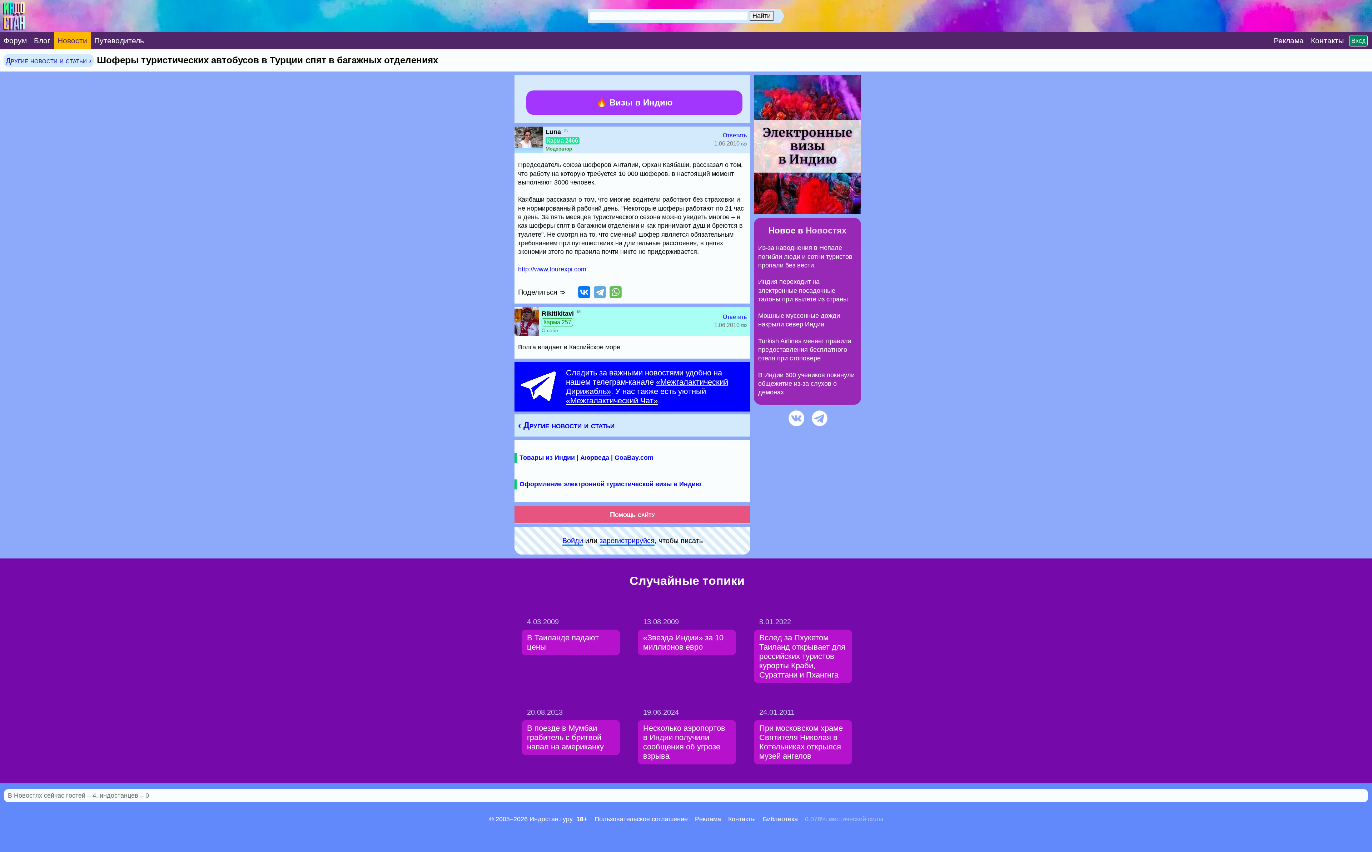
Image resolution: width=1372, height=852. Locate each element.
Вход (1358, 40)
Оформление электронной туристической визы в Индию (610, 484)
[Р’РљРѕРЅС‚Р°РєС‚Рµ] (584, 292)
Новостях (826, 230)
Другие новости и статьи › (48, 60)
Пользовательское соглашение (641, 819)
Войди (572, 541)
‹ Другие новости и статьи (566, 425)
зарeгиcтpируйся (627, 541)
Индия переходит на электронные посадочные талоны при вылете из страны (803, 290)
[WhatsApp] (616, 292)
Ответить (735, 135)
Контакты (742, 819)
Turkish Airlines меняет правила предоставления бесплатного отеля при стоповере (804, 350)
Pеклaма (708, 819)
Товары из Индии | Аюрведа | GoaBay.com (586, 457)
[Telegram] (600, 292)
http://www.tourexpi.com (552, 269)
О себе (550, 330)
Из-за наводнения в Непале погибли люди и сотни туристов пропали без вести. (805, 256)
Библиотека (780, 819)
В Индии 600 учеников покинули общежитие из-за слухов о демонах (806, 383)
